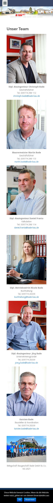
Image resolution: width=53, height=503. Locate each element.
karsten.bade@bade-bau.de (26, 428)
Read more (29, 500)
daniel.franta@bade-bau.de (26, 227)
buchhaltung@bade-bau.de (26, 297)
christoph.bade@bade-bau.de (26, 96)
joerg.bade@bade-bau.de (26, 363)
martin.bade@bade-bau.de (26, 162)
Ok (20, 500)
